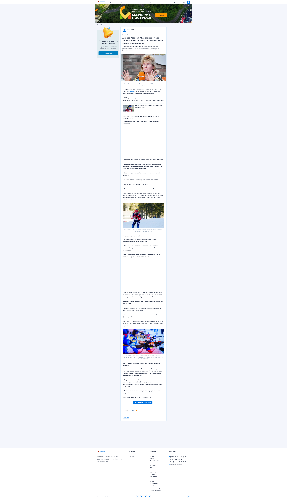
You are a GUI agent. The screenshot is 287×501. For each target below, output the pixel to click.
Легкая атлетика (154, 483)
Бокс (145, 2)
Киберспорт (153, 476)
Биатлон (103, 25)
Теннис (151, 2)
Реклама (131, 456)
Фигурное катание (122, 2)
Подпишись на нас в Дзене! (143, 402)
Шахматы (152, 474)
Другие (152, 485)
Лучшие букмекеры (155, 490)
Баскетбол (153, 465)
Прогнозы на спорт (155, 488)
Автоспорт (153, 472)
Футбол (111, 2)
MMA (139, 2)
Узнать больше (108, 53)
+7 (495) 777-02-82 (181, 462)
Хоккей (133, 2)
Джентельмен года (179, 2)
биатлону (131, 91)
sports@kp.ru (178, 464)
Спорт (98, 25)
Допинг (152, 481)
